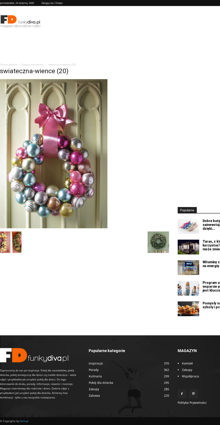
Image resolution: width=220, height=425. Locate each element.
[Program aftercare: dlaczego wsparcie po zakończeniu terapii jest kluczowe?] (188, 288)
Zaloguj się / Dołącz (52, 3)
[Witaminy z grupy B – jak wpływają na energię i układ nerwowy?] (188, 267)
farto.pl (24, 421)
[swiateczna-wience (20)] (53, 227)
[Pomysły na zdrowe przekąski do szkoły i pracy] (188, 308)
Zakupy (187, 370)
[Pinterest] (193, 394)
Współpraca (190, 376)
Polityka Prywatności (192, 403)
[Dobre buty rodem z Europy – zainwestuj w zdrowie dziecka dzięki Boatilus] (188, 226)
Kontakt (187, 363)
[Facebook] (182, 394)
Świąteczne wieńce (32, 64)
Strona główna (8, 64)
